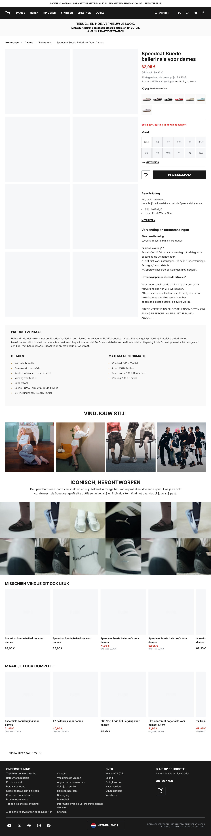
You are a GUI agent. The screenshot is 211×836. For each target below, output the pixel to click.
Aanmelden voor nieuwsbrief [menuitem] (172, 773)
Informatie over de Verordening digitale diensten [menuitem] (80, 805)
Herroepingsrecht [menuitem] (67, 790)
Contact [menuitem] (62, 773)
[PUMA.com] (7, 13)
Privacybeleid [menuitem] (14, 782)
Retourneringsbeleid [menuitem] (18, 777)
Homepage (12, 42)
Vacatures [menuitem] (111, 795)
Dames (29, 42)
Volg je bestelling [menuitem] (67, 786)
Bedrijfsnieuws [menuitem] (114, 782)
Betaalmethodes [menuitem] (15, 786)
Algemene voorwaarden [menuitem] (71, 782)
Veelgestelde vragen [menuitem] (69, 777)
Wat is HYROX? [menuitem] (114, 773)
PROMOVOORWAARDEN (111, 31)
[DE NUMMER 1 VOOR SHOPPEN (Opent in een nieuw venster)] (160, 790)
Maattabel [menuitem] (63, 799)
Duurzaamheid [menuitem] (114, 790)
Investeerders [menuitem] (113, 786)
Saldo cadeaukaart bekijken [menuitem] (22, 790)
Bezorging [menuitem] (63, 795)
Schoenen (45, 42)
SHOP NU (92, 31)
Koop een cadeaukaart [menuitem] (19, 795)
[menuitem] (20, 13)
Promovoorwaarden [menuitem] (17, 799)
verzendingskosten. (185, 81)
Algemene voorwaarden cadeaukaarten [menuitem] (29, 811)
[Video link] (105, 538)
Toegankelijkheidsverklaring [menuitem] (22, 803)
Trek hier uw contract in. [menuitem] (21, 773)
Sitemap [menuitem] (62, 811)
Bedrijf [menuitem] (109, 777)
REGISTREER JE (153, 3)
